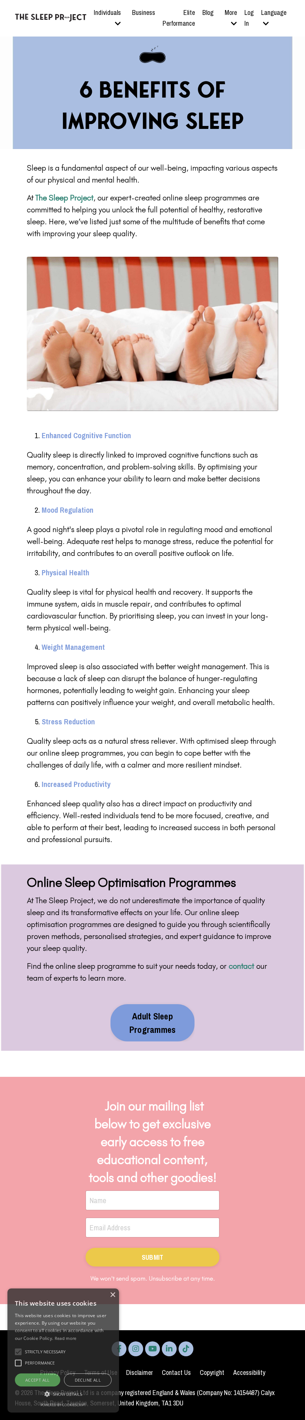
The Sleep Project (64, 197)
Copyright (212, 1372)
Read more (66, 1338)
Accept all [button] (37, 1380)
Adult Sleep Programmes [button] (152, 1022)
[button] (63, 1394)
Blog (208, 12)
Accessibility (249, 1372)
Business (143, 12)
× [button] (112, 1295)
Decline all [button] (88, 1380)
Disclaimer (139, 1372)
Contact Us (176, 1372)
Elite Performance (179, 18)
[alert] (63, 1350)
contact (241, 966)
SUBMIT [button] (153, 1257)
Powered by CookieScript (63, 1404)
